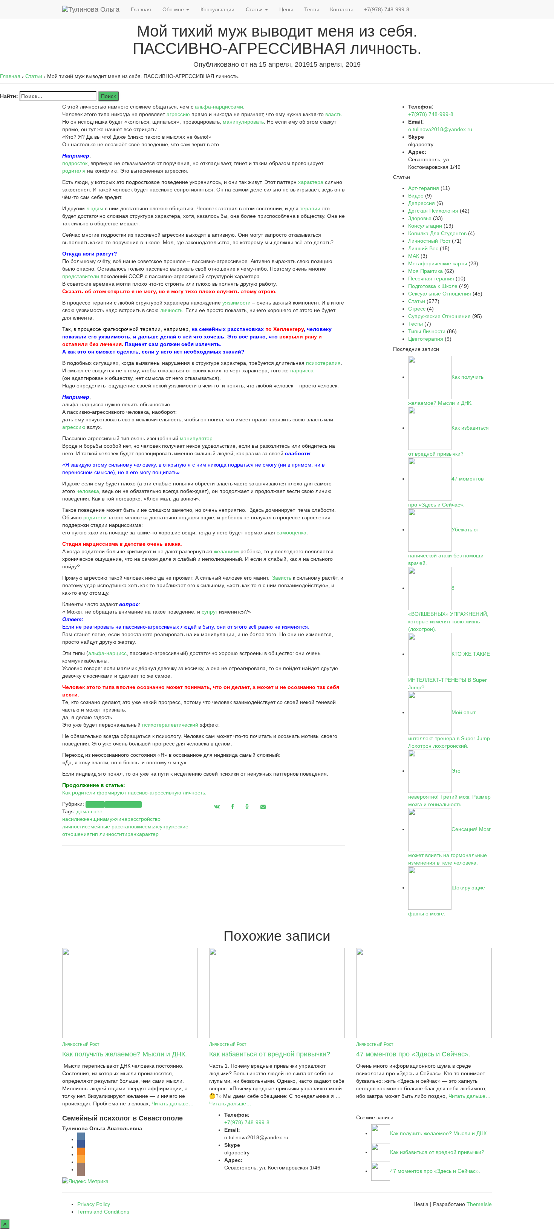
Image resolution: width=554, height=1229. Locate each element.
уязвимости (236, 303)
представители (80, 276)
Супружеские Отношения (439, 316)
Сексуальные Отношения (439, 294)
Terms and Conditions (103, 1212)
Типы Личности (123, 804)
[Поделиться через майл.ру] (263, 806)
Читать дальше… (172, 1103)
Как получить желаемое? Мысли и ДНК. (124, 1054)
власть (333, 114)
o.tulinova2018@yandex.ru (440, 129)
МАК (413, 256)
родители (95, 517)
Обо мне (173, 9)
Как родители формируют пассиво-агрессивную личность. (134, 793)
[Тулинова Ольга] (91, 9)
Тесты (311, 9)
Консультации (217, 9)
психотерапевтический (170, 725)
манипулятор (196, 438)
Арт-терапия (423, 188)
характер (147, 834)
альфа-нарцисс (107, 653)
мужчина (116, 819)
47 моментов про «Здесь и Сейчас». (413, 1054)
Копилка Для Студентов (437, 233)
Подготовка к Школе (433, 286)
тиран (129, 834)
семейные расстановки (113, 826)
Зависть (281, 578)
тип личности (106, 834)
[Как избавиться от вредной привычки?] (277, 992)
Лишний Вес (423, 248)
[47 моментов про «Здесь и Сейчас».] (424, 992)
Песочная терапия (431, 278)
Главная (141, 9)
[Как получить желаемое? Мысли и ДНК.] (130, 992)
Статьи (255, 9)
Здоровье (420, 218)
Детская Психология (433, 211)
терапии (310, 208)
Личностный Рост (429, 241)
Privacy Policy (93, 1204)
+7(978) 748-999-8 (386, 9)
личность (171, 310)
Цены (286, 9)
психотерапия (323, 363)
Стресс (416, 309)
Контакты (341, 9)
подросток (74, 163)
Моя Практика (425, 271)
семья (149, 826)
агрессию (178, 114)
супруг (209, 612)
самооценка (291, 533)
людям (94, 208)
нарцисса (302, 370)
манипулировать (243, 122)
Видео (416, 196)
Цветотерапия (425, 339)
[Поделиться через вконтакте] (217, 806)
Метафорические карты (437, 263)
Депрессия (421, 203)
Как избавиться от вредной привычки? (269, 1054)
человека (88, 491)
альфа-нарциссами (219, 107)
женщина (94, 819)
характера (310, 182)
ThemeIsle (479, 1204)
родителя (74, 171)
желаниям (226, 551)
